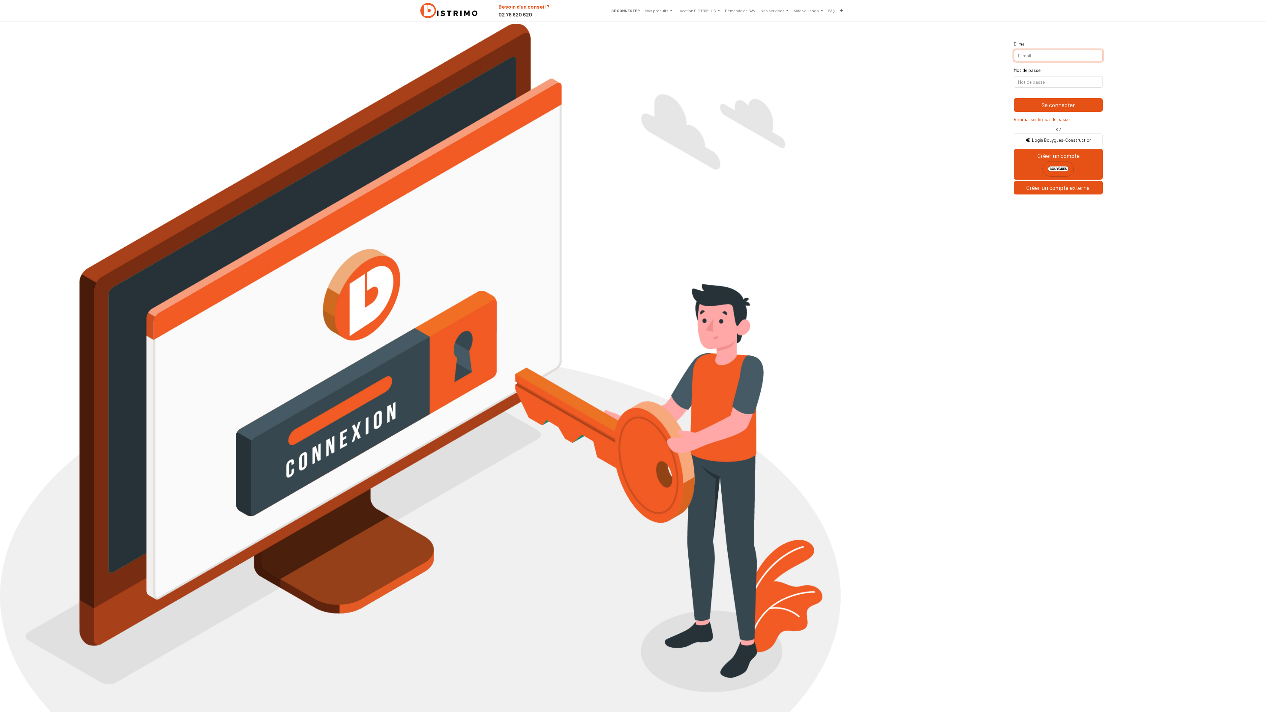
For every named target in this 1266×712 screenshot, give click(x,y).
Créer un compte (1058, 155)
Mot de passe (1027, 70)
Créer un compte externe (1058, 187)
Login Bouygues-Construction (1061, 140)
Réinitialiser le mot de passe (1042, 119)
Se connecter (625, 10)
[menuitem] (659, 10)
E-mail (1020, 43)
